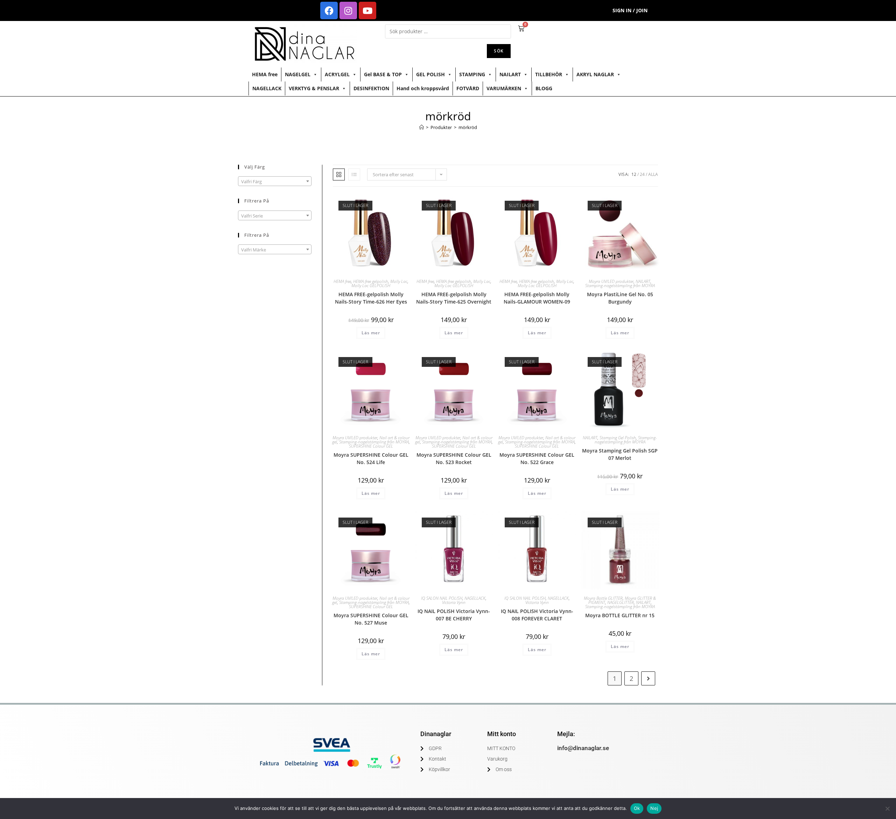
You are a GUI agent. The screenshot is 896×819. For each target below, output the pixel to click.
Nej (654, 808)
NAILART (510, 74)
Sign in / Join (630, 10)
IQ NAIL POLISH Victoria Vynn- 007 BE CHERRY (454, 615)
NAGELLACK (266, 88)
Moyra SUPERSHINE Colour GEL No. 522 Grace (536, 458)
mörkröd (467, 127)
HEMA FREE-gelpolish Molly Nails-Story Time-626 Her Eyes (371, 298)
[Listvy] (354, 174)
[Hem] (421, 127)
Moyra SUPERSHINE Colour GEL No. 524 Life (371, 458)
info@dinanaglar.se (583, 748)
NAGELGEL (297, 74)
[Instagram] (348, 10)
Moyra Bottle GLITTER (603, 598)
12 (633, 174)
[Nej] (887, 808)
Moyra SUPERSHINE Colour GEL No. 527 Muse (371, 619)
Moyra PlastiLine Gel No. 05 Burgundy (620, 298)
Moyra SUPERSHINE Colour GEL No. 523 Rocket (453, 458)
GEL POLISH (430, 74)
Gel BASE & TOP (383, 74)
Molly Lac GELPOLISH (370, 286)
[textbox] (274, 181)
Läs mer (371, 333)
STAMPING (472, 74)
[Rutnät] (339, 174)
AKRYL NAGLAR (595, 74)
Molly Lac (398, 281)
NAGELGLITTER (620, 602)
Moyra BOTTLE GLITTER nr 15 (619, 615)
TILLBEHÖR (548, 74)
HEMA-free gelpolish (370, 281)
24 (642, 174)
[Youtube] (367, 10)
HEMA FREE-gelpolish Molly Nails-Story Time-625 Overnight (453, 298)
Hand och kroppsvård (423, 88)
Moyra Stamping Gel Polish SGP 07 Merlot (620, 454)
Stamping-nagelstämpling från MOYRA (620, 286)
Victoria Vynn (453, 602)
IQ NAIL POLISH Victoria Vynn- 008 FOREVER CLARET (537, 615)
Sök (499, 51)
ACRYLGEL (337, 74)
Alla (653, 174)
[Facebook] (329, 10)
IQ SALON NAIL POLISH (441, 598)
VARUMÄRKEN (503, 88)
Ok (637, 808)
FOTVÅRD (467, 88)
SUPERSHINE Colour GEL (371, 446)
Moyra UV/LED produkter (611, 281)
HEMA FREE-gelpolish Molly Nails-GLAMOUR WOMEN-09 (537, 298)
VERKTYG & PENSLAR (314, 88)
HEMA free (265, 74)
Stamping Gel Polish (618, 438)
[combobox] (275, 181)
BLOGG (544, 88)
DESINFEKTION (371, 88)
